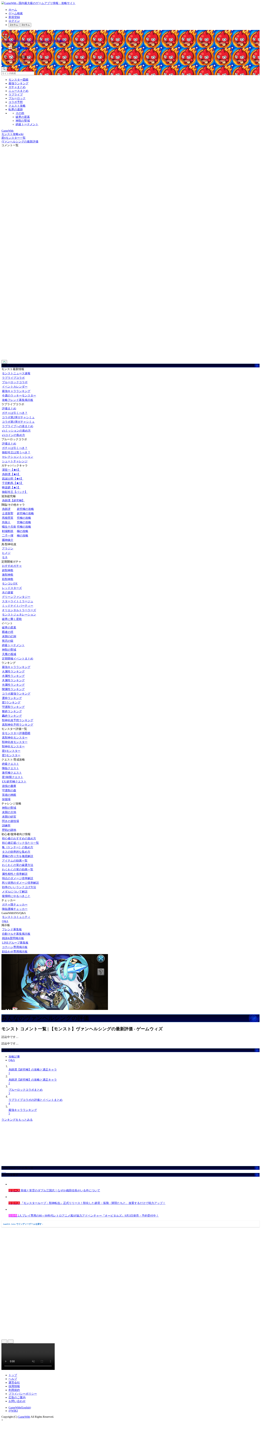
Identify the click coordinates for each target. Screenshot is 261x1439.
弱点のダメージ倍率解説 (17, 878)
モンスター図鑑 (18, 79)
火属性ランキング (13, 671)
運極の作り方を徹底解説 (17, 856)
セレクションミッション (17, 456)
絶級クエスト (10, 763)
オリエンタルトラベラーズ (19, 610)
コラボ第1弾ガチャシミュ (18, 421)
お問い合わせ (17, 1401)
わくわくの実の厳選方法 (17, 865)
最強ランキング (18, 83)
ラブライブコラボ (13, 377)
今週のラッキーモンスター (19, 395)
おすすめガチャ (12, 565)
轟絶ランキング (12, 715)
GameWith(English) (20, 1407)
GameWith (24, 1416)
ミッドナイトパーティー (17, 605)
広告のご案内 (17, 1397)
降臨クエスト (10, 768)
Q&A (5, 921)
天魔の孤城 (9, 654)
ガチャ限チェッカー (15, 904)
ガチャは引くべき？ (15, 412)
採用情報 (14, 1386)
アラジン (7, 548)
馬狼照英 (7, 517)
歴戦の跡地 (9, 829)
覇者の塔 (7, 631)
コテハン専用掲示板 (15, 947)
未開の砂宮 (9, 816)
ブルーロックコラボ (15, 382)
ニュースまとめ (18, 90)
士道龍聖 (7, 513)
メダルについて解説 (15, 891)
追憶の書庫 (9, 785)
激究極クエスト (12, 772)
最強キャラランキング (16, 391)
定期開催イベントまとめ (17, 658)
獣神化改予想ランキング (17, 720)
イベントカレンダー (15, 386)
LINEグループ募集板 (15, 942)
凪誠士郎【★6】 (12, 478)
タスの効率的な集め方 (16, 851)
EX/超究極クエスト (14, 781)
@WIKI (13, 1410)
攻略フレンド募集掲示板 (17, 399)
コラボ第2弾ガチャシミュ (18, 417)
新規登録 (14, 17)
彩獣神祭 (7, 579)
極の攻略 (22, 531)
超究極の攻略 (25, 508)
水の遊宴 (7, 592)
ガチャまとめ (17, 87)
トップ (13, 1375)
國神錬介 (7, 539)
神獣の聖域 (23, 120)
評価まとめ (9, 408)
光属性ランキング (13, 684)
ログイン (14, 20)
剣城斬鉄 (7, 531)
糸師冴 (6, 508)
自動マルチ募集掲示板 (16, 933)
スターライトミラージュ (17, 601)
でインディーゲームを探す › (23, 1224)
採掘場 (6, 799)
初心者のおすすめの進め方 (19, 838)
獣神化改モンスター (15, 742)
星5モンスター (11, 755)
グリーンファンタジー (16, 596)
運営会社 (14, 1382)
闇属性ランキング (13, 689)
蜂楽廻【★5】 (11, 487)
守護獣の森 (9, 790)
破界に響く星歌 (12, 619)
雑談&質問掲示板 (13, 938)
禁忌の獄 (7, 640)
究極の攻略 (24, 517)
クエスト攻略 (17, 105)
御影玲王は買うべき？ (16, 452)
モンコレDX (10, 583)
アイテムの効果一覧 (15, 860)
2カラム (14, 25)
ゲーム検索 (16, 13)
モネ (5, 557)
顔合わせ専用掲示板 (15, 951)
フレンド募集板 (12, 929)
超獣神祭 (7, 570)
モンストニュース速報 (16, 373)
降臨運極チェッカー (15, 908)
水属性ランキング (13, 675)
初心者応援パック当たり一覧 (20, 842)
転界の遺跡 (16, 109)
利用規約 (14, 1390)
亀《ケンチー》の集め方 (17, 847)
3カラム (26, 25)
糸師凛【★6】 (11, 474)
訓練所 (6, 825)
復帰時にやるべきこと (16, 896)
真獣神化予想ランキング (17, 724)
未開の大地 (9, 812)
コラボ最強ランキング (16, 693)
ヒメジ (6, 552)
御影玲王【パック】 (15, 491)
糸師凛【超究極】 (13, 500)
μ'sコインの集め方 (13, 435)
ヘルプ (13, 1378)
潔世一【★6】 (11, 469)
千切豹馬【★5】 (12, 483)
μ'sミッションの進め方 (16, 430)
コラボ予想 (16, 102)
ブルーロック (17, 98)
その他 (20, 113)
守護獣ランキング (13, 706)
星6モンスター (11, 750)
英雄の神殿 (9, 794)
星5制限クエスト (12, 777)
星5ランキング (11, 702)
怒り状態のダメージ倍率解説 (20, 882)
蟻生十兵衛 (9, 526)
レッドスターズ (12, 587)
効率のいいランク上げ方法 (19, 887)
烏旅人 (6, 522)
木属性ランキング (13, 680)
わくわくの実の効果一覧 (17, 869)
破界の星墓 (23, 116)
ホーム (13, 9)
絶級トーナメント (27, 124)
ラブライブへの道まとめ (17, 426)
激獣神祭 (7, 574)
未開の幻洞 (9, 636)
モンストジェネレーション (19, 614)
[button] (134, 56)
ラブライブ (16, 94)
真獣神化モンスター (15, 737)
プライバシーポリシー (23, 1393)
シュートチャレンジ (15, 461)
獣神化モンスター (13, 746)
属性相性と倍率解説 (15, 873)
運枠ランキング (12, 698)
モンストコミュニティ (16, 916)
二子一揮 (7, 535)
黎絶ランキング (12, 711)
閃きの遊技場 (10, 821)
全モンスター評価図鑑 (16, 733)
